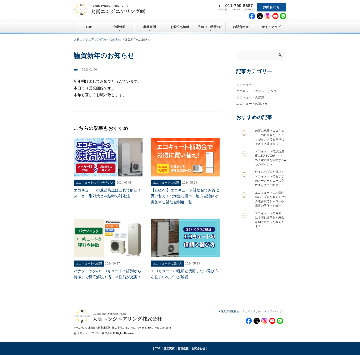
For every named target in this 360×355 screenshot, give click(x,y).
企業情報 (119, 27)
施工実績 (169, 348)
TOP (89, 27)
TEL (236, 5)
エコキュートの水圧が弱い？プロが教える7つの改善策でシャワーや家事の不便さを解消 (270, 199)
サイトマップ (271, 27)
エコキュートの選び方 (252, 103)
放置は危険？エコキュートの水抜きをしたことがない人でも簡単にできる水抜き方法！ (269, 137)
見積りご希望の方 (210, 27)
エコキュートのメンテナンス (256, 91)
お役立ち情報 (180, 27)
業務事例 (149, 27)
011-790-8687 (139, 327)
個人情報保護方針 (231, 311)
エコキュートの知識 (250, 97)
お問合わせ (271, 7)
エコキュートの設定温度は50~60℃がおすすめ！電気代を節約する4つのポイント (270, 158)
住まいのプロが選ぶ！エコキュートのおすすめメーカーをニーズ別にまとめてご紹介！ (269, 178)
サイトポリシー (254, 311)
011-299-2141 (163, 327)
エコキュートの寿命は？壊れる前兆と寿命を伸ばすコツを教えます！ (269, 220)
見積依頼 (183, 348)
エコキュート (245, 85)
